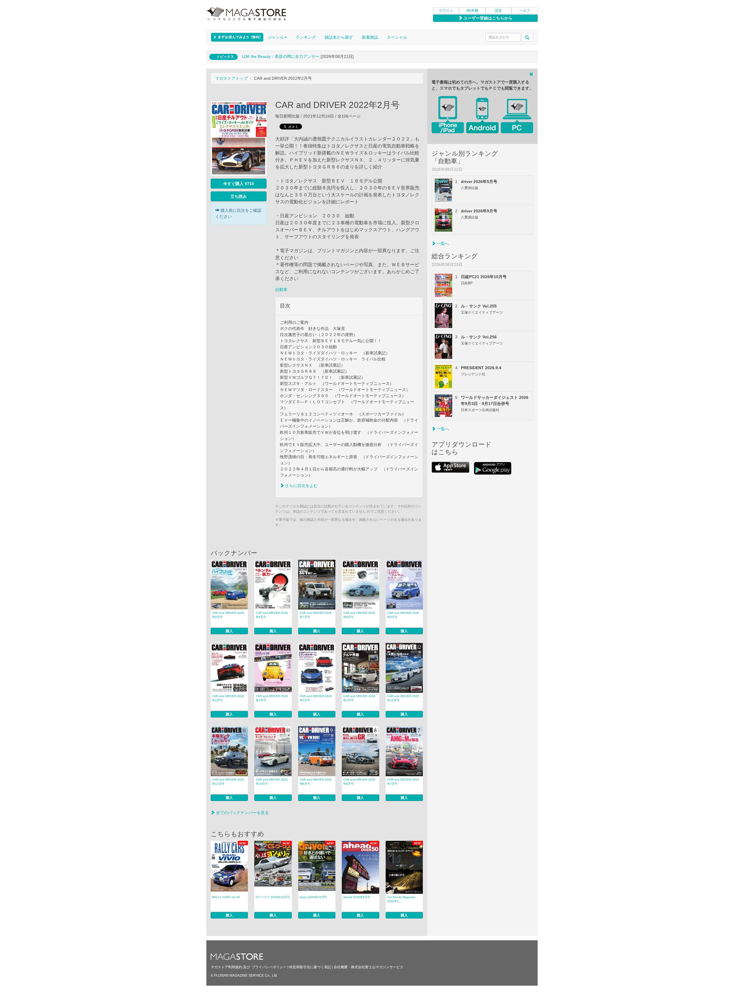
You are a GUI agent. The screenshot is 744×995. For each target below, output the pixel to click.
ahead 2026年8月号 (356, 897)
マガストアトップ (231, 78)
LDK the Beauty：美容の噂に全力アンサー (280, 56)
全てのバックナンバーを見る (242, 812)
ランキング (306, 37)
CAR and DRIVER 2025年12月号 (403, 698)
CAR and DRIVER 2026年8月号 (272, 615)
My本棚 (472, 10)
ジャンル (276, 37)
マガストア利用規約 (226, 967)
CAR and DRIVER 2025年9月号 (316, 781)
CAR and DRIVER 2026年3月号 (272, 698)
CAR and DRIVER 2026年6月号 (359, 615)
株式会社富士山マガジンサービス (377, 967)
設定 (498, 10)
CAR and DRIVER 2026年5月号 (403, 615)
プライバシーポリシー (269, 967)
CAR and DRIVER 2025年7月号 (403, 781)
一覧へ (442, 243)
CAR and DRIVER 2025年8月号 (359, 781)
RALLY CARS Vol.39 (226, 897)
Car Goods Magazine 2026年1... (401, 899)
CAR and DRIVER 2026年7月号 (316, 615)
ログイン (446, 10)
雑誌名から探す (339, 37)
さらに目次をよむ (301, 485)
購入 (229, 631)
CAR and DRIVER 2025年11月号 (228, 781)
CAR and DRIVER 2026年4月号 (228, 698)
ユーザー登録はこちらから (487, 18)
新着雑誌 (370, 37)
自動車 (281, 289)
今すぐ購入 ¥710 (238, 183)
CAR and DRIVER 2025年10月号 (272, 781)
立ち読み (238, 196)
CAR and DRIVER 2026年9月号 (228, 615)
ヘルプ (524, 10)
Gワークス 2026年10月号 (273, 897)
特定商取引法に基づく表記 (310, 967)
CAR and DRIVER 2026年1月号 (359, 698)
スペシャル (397, 37)
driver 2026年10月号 (313, 897)
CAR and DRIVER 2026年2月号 (316, 698)
